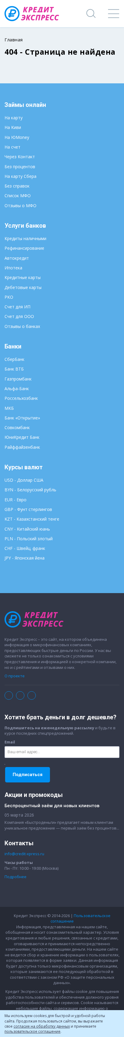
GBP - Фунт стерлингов (28, 509)
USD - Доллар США (24, 480)
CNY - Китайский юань (27, 529)
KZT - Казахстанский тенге (32, 519)
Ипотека (13, 268)
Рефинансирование (24, 248)
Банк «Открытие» (22, 418)
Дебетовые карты (23, 287)
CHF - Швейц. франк (25, 548)
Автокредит (17, 258)
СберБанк (14, 359)
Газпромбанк (18, 379)
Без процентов (20, 166)
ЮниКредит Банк (22, 437)
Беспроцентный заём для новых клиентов (52, 805)
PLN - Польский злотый (29, 538)
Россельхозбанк (21, 398)
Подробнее (15, 876)
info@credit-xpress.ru (24, 853)
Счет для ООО (19, 316)
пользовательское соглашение (32, 1031)
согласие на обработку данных (42, 1026)
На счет (12, 147)
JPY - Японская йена (25, 558)
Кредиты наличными (25, 238)
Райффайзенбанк (22, 447)
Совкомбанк (17, 427)
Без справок (17, 186)
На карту (14, 117)
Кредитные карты (23, 277)
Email (10, 742)
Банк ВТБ (14, 369)
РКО (9, 297)
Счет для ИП (17, 307)
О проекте (15, 676)
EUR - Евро (15, 499)
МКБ (9, 408)
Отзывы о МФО (20, 205)
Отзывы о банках (22, 326)
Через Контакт (20, 156)
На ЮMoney (17, 137)
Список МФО (18, 195)
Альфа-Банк (17, 388)
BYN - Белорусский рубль (30, 490)
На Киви (13, 127)
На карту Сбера (20, 176)
